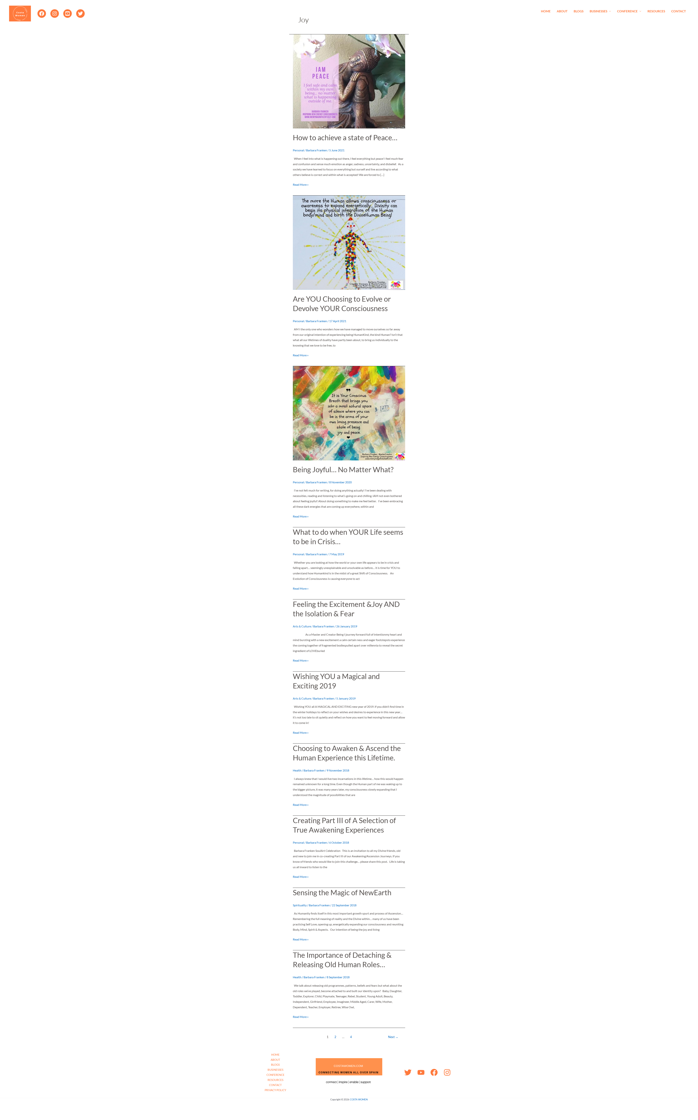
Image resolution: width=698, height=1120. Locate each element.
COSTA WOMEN (359, 1099)
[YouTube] (67, 13)
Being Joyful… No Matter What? (343, 469)
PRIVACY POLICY (275, 1090)
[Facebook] (41, 13)
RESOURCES (656, 11)
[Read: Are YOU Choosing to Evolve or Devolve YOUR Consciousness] (349, 242)
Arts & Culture (302, 626)
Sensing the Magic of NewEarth (342, 892)
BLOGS (578, 11)
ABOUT (562, 11)
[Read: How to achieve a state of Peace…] (349, 81)
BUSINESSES (598, 11)
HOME (546, 11)
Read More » (300, 184)
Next (393, 1037)
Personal (298, 150)
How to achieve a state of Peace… (345, 137)
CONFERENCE (627, 11)
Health (297, 770)
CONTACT (678, 11)
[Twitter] (80, 13)
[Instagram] (54, 13)
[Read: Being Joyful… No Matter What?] (349, 412)
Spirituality (300, 905)
